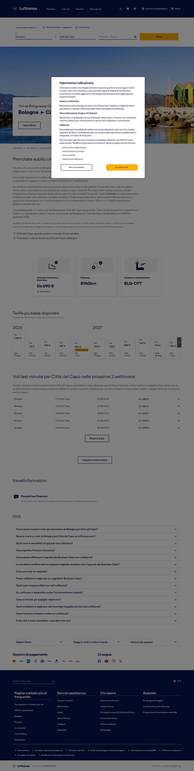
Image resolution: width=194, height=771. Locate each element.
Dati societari (69, 155)
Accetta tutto (121, 167)
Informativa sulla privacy (74, 147)
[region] (98, 127)
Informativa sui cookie (73, 151)
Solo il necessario (76, 167)
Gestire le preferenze (72, 159)
